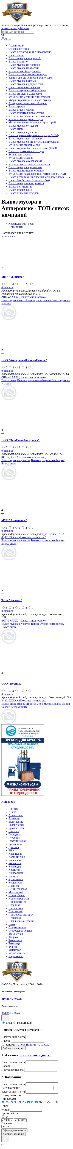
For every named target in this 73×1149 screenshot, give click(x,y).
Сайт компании (11, 1087)
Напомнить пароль (37, 1044)
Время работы (9, 1113)
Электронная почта (13, 1036)
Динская (14, 847)
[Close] (2, 1144)
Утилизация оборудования (25, 71)
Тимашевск (15, 940)
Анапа (12, 811)
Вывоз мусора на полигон (24, 64)
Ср (24, 1102)
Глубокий (14, 837)
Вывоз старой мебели (22, 109)
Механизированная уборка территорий (32, 122)
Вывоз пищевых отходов (24, 192)
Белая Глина (16, 821)
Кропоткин (15, 869)
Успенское (15, 949)
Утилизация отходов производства (29, 164)
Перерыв (6, 1123)
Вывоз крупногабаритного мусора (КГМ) (34, 135)
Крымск (13, 876)
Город (5, 1105)
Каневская (15, 860)
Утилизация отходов (21, 157)
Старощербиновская (21, 930)
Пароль (5, 1040)
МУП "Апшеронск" (14, 520)
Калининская (17, 856)
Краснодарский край (21, 223)
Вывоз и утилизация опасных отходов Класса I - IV (40, 176)
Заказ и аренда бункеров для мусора (30, 77)
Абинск (13, 808)
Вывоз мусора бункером (23, 125)
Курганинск (16, 879)
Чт (32, 1102)
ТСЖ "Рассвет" (11, 600)
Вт (16, 1102)
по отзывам (8, 236)
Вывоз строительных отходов (26, 151)
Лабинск (14, 885)
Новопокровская (19, 898)
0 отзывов (7, 287)
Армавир (14, 818)
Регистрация (24, 1022)
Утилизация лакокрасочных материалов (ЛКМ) (37, 173)
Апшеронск (8, 801)
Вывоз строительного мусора (26, 112)
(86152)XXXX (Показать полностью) (23, 457)
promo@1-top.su (11, 998)
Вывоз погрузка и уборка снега (27, 90)
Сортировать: (17, 232)
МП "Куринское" (12, 276)
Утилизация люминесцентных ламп (30, 116)
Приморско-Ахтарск (21, 914)
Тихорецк (14, 943)
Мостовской (16, 892)
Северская (15, 917)
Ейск (12, 850)
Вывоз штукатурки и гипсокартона (30, 51)
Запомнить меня (16, 1044)
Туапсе (13, 946)
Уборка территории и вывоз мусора (30, 100)
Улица (5, 1109)
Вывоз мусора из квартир (24, 67)
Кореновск (15, 863)
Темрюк (13, 937)
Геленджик (15, 834)
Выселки (14, 831)
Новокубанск (17, 895)
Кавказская (15, 853)
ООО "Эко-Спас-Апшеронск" (20, 440)
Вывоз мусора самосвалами (25, 160)
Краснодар (15, 866)
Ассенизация (16, 45)
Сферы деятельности (14, 1130)
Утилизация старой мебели (25, 144)
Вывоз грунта (17, 106)
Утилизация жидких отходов (26, 119)
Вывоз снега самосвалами (24, 87)
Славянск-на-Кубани (21, 920)
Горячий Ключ (17, 840)
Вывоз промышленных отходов (28, 74)
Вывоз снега (16, 128)
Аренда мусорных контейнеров (28, 103)
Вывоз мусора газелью (22, 80)
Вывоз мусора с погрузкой (25, 58)
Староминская (17, 927)
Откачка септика (19, 48)
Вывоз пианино (18, 61)
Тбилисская (16, 933)
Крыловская (16, 872)
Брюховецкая (16, 828)
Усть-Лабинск (17, 953)
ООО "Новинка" (12, 683)
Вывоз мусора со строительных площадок (34, 141)
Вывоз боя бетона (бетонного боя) (29, 180)
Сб (48, 1102)
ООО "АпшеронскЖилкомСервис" (24, 360)
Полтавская (16, 911)
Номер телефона (11, 1095)
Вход (8, 39)
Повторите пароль (12, 1069)
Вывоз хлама (16, 55)
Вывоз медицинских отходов (26, 170)
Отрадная (14, 904)
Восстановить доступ (35, 1055)
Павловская (16, 908)
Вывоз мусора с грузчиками (25, 167)
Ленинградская (18, 888)
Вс (57, 1102)
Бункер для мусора (20, 154)
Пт (40, 1102)
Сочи (12, 924)
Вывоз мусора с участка (23, 132)
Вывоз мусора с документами (26, 83)
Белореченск (16, 824)
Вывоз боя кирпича (20, 186)
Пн (7, 1102)
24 (7, 1116)
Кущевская (15, 882)
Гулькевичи (16, 844)
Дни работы (8, 1098)
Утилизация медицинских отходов (29, 96)
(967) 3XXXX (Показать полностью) (23, 620)
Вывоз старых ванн (20, 189)
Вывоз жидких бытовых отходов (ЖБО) (33, 148)
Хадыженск (16, 956)
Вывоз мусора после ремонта (26, 183)
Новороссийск (17, 901)
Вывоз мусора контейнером (25, 138)
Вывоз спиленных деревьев (25, 93)
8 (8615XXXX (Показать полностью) (23, 537)
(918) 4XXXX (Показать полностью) (23, 296)
